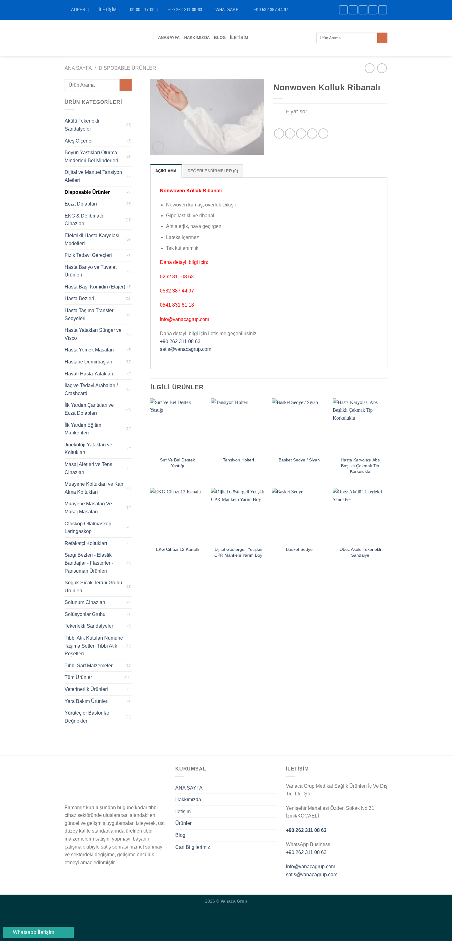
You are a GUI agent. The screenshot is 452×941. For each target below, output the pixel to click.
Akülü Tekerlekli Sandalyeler (82, 124)
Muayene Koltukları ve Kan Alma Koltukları (94, 488)
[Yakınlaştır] (158, 147)
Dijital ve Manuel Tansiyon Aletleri (93, 176)
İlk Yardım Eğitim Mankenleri (83, 429)
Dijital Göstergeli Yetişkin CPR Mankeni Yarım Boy (238, 552)
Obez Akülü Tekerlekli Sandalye (360, 552)
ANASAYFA (169, 37)
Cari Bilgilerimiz (192, 847)
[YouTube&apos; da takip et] (382, 9)
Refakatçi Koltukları (86, 543)
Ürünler (183, 823)
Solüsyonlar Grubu (85, 614)
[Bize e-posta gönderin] (372, 9)
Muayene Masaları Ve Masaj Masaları (88, 507)
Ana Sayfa (78, 68)
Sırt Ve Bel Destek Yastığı (177, 462)
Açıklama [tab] (166, 171)
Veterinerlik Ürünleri (86, 689)
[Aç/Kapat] (279, 112)
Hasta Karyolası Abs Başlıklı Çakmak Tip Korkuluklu (360, 465)
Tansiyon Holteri (238, 459)
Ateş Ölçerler (79, 140)
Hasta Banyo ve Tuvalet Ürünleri (91, 271)
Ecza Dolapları (81, 203)
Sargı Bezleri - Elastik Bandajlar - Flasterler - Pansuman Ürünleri (89, 562)
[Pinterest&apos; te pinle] (312, 133)
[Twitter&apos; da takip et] (363, 9)
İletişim (239, 37)
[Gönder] (382, 38)
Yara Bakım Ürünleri (87, 701)
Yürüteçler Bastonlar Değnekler (87, 716)
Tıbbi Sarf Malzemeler (89, 665)
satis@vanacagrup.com (185, 349)
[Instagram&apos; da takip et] (353, 9)
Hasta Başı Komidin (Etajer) (95, 286)
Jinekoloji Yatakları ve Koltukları (88, 448)
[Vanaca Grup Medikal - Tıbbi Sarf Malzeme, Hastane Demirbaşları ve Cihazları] (104, 38)
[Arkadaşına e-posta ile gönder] (301, 133)
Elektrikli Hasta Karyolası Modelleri (92, 239)
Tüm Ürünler (78, 677)
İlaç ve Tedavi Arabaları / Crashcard (91, 389)
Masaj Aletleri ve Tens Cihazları (88, 468)
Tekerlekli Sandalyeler (89, 626)
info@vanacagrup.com (310, 866)
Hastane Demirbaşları (88, 361)
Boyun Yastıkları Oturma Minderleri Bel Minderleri (91, 156)
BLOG (220, 37)
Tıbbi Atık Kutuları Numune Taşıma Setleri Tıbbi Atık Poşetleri (94, 645)
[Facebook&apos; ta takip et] (343, 9)
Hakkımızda (197, 37)
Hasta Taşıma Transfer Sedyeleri (89, 314)
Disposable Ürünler (127, 68)
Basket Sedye (299, 549)
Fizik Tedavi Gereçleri (88, 255)
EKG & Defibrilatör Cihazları (85, 219)
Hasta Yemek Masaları (89, 349)
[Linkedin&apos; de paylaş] (323, 133)
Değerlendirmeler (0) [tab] (213, 171)
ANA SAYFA (189, 787)
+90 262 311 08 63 (180, 341)
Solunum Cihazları (85, 602)
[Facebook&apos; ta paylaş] (279, 133)
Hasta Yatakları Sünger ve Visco (93, 334)
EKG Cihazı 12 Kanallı (177, 549)
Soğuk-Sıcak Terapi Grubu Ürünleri (93, 586)
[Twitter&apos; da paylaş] (290, 133)
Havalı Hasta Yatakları (89, 373)
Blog (180, 835)
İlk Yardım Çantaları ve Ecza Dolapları (89, 409)
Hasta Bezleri (79, 298)
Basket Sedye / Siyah (299, 459)
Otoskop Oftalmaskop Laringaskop (88, 527)
